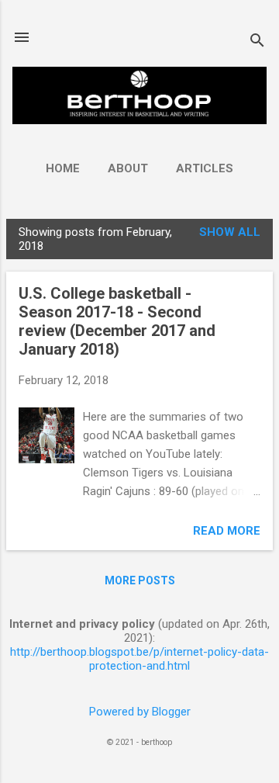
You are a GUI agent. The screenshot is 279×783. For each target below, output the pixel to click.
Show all (229, 232)
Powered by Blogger (140, 712)
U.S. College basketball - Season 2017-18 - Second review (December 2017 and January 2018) (117, 321)
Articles (204, 168)
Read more (226, 531)
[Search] (257, 42)
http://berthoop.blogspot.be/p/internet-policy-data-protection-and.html (139, 659)
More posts (140, 580)
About (128, 168)
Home (63, 168)
